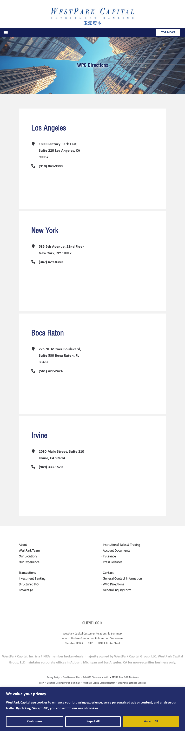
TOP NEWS (168, 32)
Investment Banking (32, 579)
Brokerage (26, 590)
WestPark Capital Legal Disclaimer (99, 682)
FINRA (79, 643)
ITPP (42, 682)
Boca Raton (47, 332)
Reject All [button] (92, 721)
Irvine (39, 435)
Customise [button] (34, 721)
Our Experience (29, 562)
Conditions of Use (71, 677)
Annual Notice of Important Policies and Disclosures (92, 638)
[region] (92, 709)
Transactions (27, 573)
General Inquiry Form (117, 590)
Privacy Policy (53, 677)
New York (44, 230)
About (23, 545)
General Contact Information (122, 579)
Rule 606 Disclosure (92, 677)
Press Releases (112, 562)
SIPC (90, 643)
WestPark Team (29, 551)
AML (107, 677)
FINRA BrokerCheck (109, 643)
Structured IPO (29, 584)
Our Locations (28, 556)
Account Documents (116, 551)
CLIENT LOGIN (92, 623)
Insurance (109, 556)
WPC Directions (92, 65)
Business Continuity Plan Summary (63, 682)
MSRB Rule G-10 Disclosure (125, 677)
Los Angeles (48, 127)
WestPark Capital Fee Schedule (131, 682)
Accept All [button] (151, 721)
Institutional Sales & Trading (121, 545)
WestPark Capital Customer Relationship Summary (92, 633)
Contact (108, 573)
